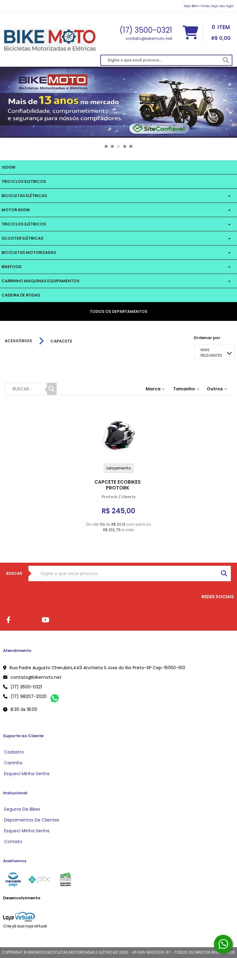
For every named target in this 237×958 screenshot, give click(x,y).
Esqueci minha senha (26, 774)
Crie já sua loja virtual (25, 926)
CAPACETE (61, 341)
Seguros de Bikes (22, 809)
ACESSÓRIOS (18, 341)
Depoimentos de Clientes (31, 820)
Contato (13, 841)
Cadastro (14, 752)
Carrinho (13, 763)
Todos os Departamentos (118, 311)
